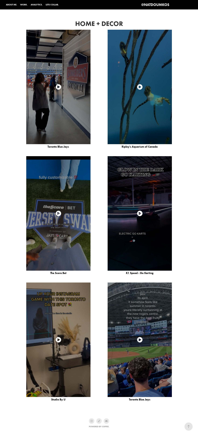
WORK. (23, 4)
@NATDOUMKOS (155, 4)
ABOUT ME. (11, 4)
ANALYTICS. (36, 4)
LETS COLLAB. (52, 4)
